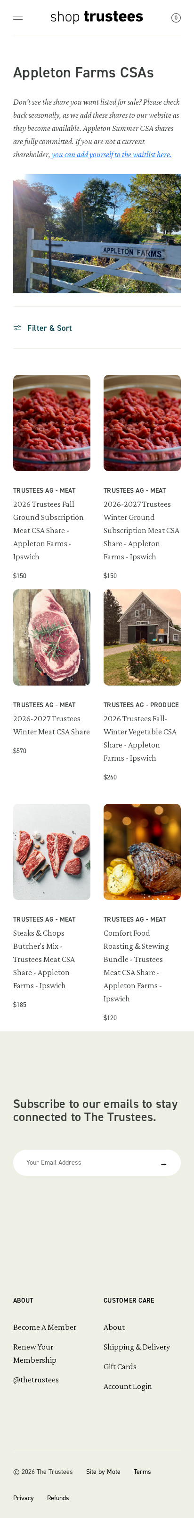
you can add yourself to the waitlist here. (112, 154)
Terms (142, 1471)
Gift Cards (120, 1366)
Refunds (58, 1498)
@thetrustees (36, 1379)
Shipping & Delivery (137, 1346)
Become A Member (44, 1327)
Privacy (23, 1498)
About (23, 1300)
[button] (43, 328)
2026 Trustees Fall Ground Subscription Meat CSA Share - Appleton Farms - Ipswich (48, 530)
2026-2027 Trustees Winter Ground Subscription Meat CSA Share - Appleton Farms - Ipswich (141, 530)
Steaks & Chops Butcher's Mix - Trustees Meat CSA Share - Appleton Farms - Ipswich (44, 959)
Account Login (128, 1386)
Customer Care (129, 1300)
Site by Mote (103, 1471)
